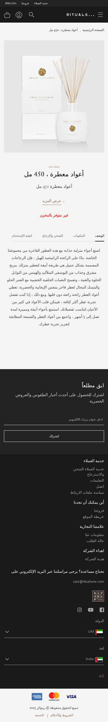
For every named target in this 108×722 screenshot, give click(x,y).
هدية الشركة (94, 559)
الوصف (99, 236)
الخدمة (39, 715)
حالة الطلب (95, 541)
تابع (101, 675)
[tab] (97, 234)
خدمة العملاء (41, 3)
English (10, 3)
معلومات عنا (94, 535)
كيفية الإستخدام (22, 236)
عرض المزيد (51, 201)
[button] (49, 631)
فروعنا (25, 3)
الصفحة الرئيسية (93, 30)
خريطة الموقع (93, 516)
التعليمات (97, 480)
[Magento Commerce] (82, 15)
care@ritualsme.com (88, 581)
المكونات (79, 236)
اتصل (100, 486)
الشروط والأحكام (62, 715)
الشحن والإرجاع (52, 236)
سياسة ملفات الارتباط (87, 492)
